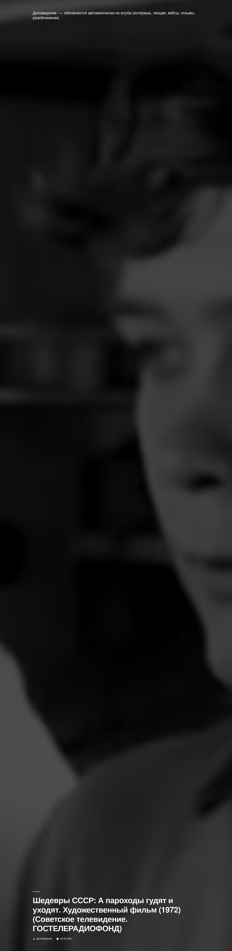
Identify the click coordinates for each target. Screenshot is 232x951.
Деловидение (45, 12)
